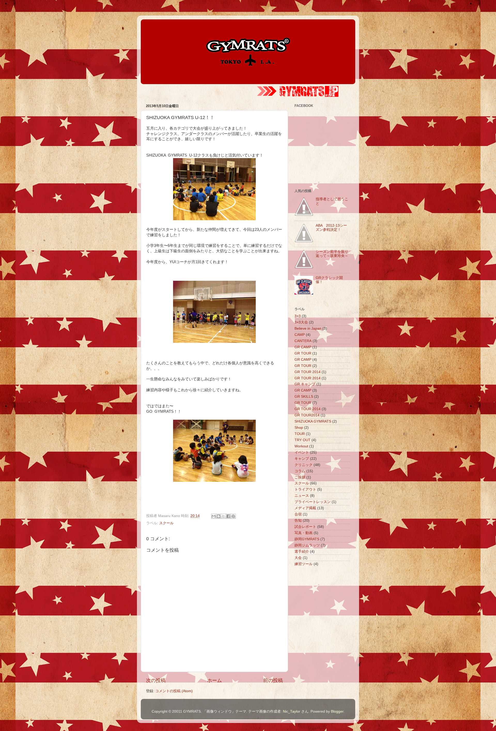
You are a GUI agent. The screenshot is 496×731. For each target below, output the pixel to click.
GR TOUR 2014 (308, 372)
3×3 (298, 316)
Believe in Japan (308, 328)
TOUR (300, 434)
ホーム (214, 680)
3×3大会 (301, 322)
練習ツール (304, 564)
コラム (300, 471)
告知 (298, 520)
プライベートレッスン (313, 502)
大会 (298, 558)
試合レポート (305, 527)
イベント (302, 452)
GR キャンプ (305, 384)
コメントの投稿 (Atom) (174, 691)
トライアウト (305, 489)
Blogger (337, 711)
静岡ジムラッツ (307, 545)
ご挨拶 (300, 477)
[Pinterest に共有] (233, 516)
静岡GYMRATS (307, 539)
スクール (166, 523)
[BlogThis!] (218, 516)
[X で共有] (223, 516)
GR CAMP (303, 347)
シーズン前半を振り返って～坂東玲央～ (332, 254)
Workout (301, 446)
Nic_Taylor (291, 711)
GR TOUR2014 (307, 415)
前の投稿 (273, 680)
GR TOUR (303, 353)
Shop (299, 428)
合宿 (298, 514)
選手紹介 (302, 551)
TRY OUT (303, 440)
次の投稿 (156, 680)
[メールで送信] (213, 516)
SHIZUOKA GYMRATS (313, 421)
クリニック (304, 465)
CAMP (300, 335)
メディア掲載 (305, 508)
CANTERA (303, 341)
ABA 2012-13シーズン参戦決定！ (331, 228)
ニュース (302, 496)
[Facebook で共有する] (228, 516)
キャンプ (302, 459)
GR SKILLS (304, 396)
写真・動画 (304, 533)
